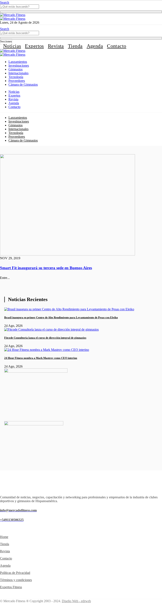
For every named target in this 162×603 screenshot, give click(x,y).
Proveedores (16, 80)
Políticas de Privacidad (15, 573)
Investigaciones (18, 65)
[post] (69, 309)
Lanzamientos (17, 62)
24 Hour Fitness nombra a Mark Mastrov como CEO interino (40, 358)
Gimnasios (15, 69)
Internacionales (18, 73)
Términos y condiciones (16, 580)
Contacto (116, 46)
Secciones (6, 41)
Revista (56, 46)
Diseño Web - (76, 601)
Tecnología (15, 77)
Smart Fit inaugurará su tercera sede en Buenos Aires (46, 268)
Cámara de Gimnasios (23, 84)
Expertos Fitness (11, 587)
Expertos (34, 46)
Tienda (75, 46)
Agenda (95, 46)
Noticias (12, 46)
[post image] (81, 205)
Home (4, 537)
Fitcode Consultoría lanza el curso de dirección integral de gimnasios (45, 337)
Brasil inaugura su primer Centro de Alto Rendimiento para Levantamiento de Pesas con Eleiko (61, 317)
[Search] (81, 12)
